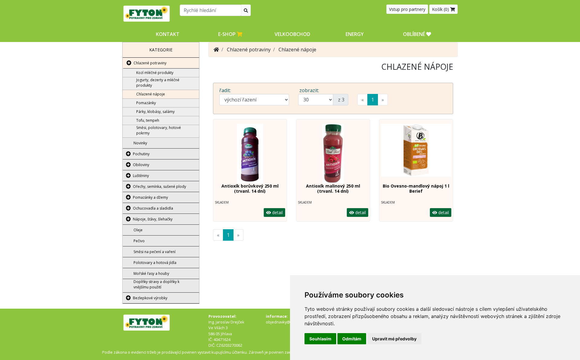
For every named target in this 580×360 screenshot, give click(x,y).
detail (277, 212)
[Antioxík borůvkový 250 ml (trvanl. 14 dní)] (250, 154)
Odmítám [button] (351, 338)
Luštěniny (141, 175)
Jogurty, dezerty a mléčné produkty (157, 82)
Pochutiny (141, 153)
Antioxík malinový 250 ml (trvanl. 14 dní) (333, 188)
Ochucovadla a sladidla (153, 208)
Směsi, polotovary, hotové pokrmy (158, 130)
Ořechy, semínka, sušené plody (159, 186)
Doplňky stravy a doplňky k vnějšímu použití (156, 284)
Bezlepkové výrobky (150, 298)
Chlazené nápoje (150, 94)
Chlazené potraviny (150, 63)
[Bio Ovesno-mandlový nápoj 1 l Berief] (416, 154)
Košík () (441, 9)
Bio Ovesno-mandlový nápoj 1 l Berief (416, 188)
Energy (355, 34)
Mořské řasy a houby (151, 273)
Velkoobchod (292, 34)
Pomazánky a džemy (150, 197)
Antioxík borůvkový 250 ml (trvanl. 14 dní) (250, 188)
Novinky (140, 143)
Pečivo (139, 240)
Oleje (138, 230)
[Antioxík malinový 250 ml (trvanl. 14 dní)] (333, 154)
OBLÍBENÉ (414, 34)
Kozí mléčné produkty (154, 72)
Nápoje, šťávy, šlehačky (152, 219)
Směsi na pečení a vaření (155, 251)
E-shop (227, 34)
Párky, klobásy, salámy (155, 111)
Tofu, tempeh (147, 120)
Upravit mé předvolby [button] (394, 338)
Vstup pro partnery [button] (407, 9)
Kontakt (167, 34)
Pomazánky (146, 102)
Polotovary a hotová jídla (155, 262)
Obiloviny (141, 164)
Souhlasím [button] (320, 338)
